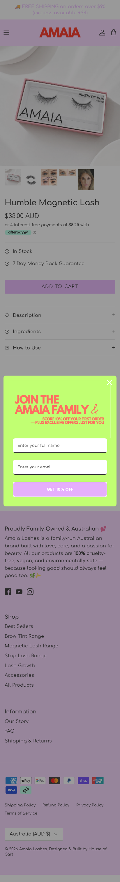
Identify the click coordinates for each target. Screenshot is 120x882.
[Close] (110, 383)
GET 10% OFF (60, 489)
